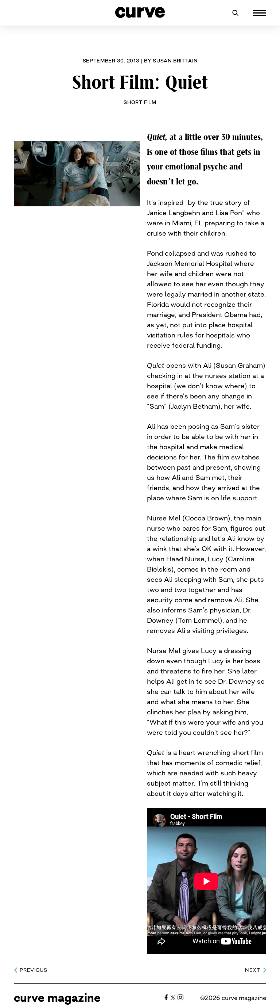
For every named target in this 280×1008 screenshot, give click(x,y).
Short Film (140, 102)
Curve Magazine (57, 998)
